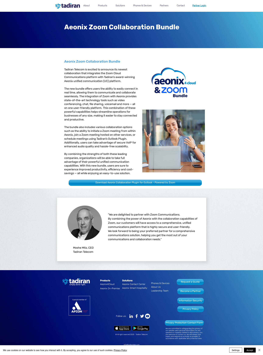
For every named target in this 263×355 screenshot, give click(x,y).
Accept (250, 350)
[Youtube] (147, 316)
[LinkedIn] (131, 316)
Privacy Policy (120, 350)
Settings (236, 350)
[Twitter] (142, 316)
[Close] (259, 350)
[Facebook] (136, 316)
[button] (88, 5)
